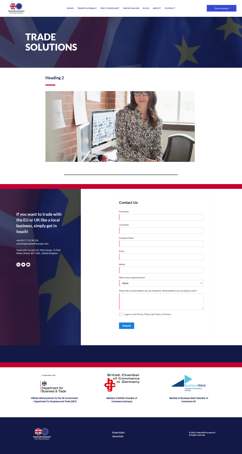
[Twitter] (23, 265)
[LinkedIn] (18, 265)
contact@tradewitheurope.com (32, 243)
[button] (87, 8)
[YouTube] (28, 265)
